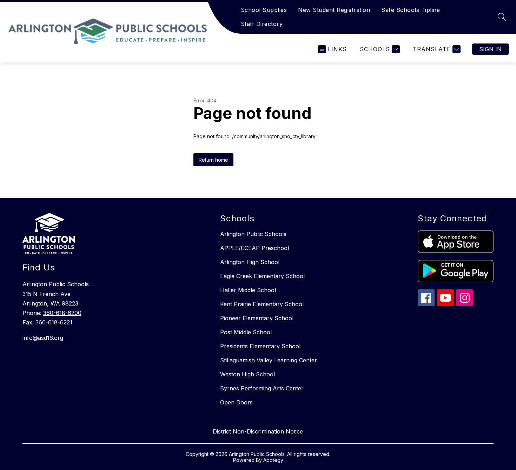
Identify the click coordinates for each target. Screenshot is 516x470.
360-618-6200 (62, 312)
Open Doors (236, 402)
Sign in (490, 49)
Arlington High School (249, 262)
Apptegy (273, 460)
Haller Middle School (248, 290)
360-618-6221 (53, 322)
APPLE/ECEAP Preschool (254, 247)
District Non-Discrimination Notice (258, 431)
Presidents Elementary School (260, 346)
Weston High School (247, 374)
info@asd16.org (42, 337)
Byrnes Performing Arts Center (262, 388)
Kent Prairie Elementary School (262, 304)
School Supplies (264, 9)
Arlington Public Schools (253, 233)
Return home (213, 160)
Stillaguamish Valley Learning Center (268, 360)
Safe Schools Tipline (410, 9)
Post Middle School (246, 332)
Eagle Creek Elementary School (262, 276)
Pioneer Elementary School (256, 318)
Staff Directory (262, 23)
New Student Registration (334, 9)
